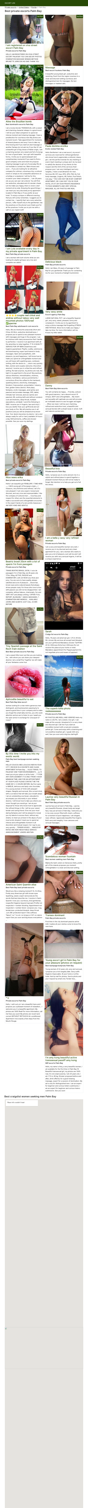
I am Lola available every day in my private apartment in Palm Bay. (24, 250)
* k (7, 998)
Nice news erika (14, 477)
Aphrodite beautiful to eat (19, 699)
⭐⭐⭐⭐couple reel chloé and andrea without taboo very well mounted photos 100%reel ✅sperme (23, 319)
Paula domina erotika (56, 146)
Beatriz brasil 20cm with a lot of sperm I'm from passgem (23, 563)
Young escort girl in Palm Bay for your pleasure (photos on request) (63, 961)
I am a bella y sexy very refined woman (62, 539)
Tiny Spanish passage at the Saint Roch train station (24, 647)
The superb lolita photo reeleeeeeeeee (58, 709)
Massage (50, 67)
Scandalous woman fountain (60, 856)
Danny (48, 385)
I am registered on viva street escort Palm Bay (21, 46)
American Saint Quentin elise (21, 884)
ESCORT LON (10, 3)
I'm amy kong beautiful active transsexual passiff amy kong (61, 1059)
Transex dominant (54, 915)
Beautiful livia (52, 468)
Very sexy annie (53, 311)
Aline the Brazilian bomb (19, 121)
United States (24, 7)
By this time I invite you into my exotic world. (22, 755)
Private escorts (10, 7)
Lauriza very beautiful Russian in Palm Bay (62, 798)
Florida (33, 7)
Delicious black (53, 261)
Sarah (48, 631)
